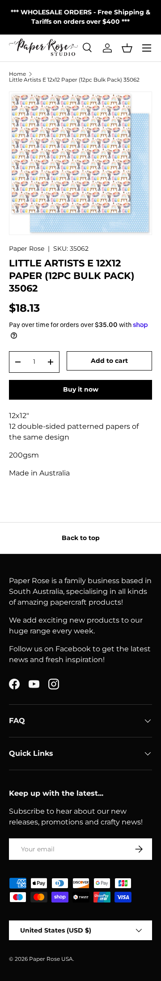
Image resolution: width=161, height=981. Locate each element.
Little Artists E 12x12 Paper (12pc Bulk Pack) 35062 (74, 80)
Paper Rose (26, 248)
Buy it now (80, 389)
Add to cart (109, 361)
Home (17, 74)
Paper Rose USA (51, 958)
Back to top (81, 538)
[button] (127, 48)
